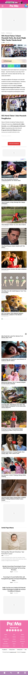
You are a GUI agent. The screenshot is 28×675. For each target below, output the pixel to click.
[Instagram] (10, 630)
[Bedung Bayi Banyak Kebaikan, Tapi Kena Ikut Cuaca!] (14, 541)
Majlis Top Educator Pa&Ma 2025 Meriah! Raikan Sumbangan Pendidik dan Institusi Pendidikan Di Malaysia (14, 589)
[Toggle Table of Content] (22, 61)
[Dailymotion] (21, 630)
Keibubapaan (9, 33)
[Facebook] (7, 630)
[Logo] (14, 6)
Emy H (11, 571)
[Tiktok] (15, 630)
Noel (4, 42)
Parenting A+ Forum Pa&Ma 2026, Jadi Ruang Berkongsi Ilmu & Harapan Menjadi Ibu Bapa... (14, 578)
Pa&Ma (3, 33)
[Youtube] (18, 630)
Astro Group (23, 652)
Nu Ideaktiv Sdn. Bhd (13, 652)
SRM (2, 555)
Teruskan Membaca (14, 143)
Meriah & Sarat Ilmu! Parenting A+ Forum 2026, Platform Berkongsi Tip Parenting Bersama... (14, 568)
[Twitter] (13, 630)
